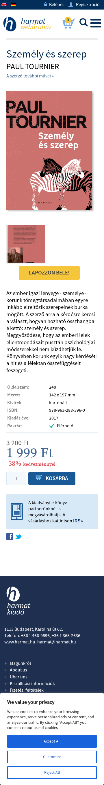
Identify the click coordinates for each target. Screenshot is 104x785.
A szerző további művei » (30, 76)
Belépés (54, 5)
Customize (52, 757)
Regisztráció (84, 5)
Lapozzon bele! (49, 272)
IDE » (78, 521)
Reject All (52, 772)
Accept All (52, 741)
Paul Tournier (32, 67)
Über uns (18, 677)
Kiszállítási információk (32, 683)
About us (18, 670)
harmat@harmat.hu (56, 642)
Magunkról (20, 663)
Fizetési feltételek (27, 690)
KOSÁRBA (52, 478)
